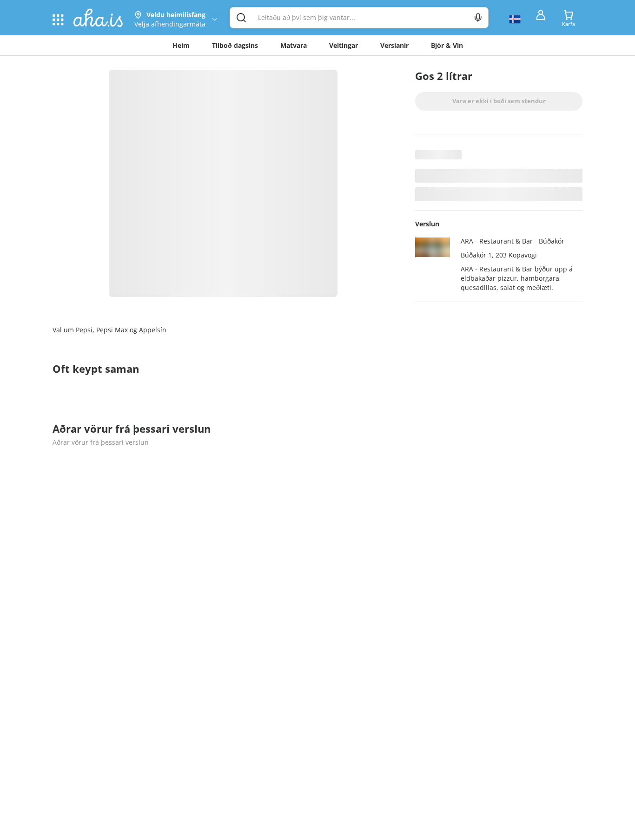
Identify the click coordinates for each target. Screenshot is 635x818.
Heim (181, 45)
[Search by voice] (478, 17)
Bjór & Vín (447, 45)
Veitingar (343, 45)
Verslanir (394, 45)
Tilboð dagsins (235, 45)
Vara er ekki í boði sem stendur (499, 101)
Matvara (293, 45)
